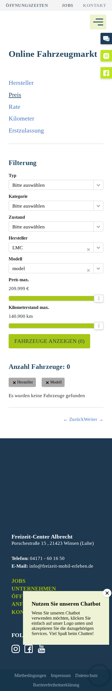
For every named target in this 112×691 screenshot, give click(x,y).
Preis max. (19, 280)
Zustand (17, 217)
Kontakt (94, 5)
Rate (14, 106)
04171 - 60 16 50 (47, 558)
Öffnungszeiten (27, 5)
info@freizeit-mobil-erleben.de (61, 566)
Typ (12, 175)
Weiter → (93, 419)
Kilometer (21, 118)
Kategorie (18, 196)
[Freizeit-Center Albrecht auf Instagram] (106, 55)
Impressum (61, 675)
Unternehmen (33, 589)
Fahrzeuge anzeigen (49, 341)
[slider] (99, 298)
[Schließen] (107, 593)
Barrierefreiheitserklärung (56, 684)
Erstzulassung (26, 130)
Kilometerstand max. (29, 307)
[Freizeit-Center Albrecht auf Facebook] (106, 73)
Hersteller (21, 82)
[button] (99, 675)
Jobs (67, 5)
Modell (15, 259)
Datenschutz (86, 675)
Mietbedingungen (30, 675)
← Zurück (73, 419)
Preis (15, 94)
